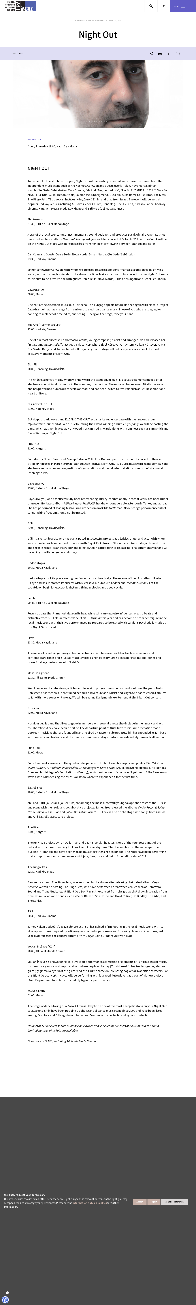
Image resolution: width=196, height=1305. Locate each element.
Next (172, 93)
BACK (21, 53)
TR (164, 6)
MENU (176, 6)
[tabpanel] (98, 94)
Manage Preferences (174, 1201)
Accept (139, 1201)
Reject (154, 1201)
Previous (24, 93)
